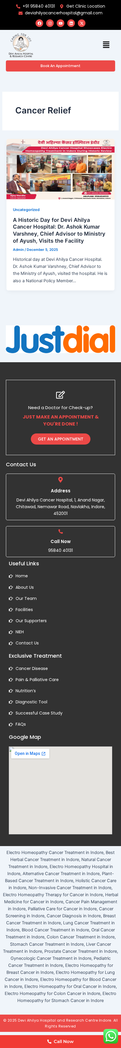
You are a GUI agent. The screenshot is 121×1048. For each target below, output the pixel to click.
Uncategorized (26, 209)
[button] (106, 45)
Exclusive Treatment (35, 655)
